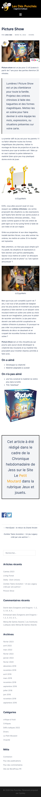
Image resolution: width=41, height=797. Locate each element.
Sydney (22, 793)
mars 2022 (7, 650)
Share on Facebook (4, 515)
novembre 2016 (9, 698)
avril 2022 (7, 646)
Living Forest (8, 576)
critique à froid (9, 719)
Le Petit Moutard (10, 736)
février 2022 (8, 654)
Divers (31, 35)
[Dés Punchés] (20, 6)
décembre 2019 (9, 666)
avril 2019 (7, 674)
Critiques (7, 723)
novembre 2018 (9, 682)
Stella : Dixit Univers (11, 580)
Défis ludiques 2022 (11, 727)
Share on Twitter (9, 515)
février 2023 (8, 642)
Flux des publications (12, 761)
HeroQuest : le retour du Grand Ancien (21, 528)
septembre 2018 (10, 686)
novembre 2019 (9, 670)
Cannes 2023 (8, 571)
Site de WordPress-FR (12, 769)
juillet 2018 (7, 690)
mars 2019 (7, 678)
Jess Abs (8, 35)
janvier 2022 (8, 658)
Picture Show (8, 591)
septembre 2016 (10, 703)
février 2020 (8, 662)
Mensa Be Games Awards (26, 625)
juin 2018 (7, 694)
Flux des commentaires (12, 765)
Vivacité (6, 740)
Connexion (7, 757)
